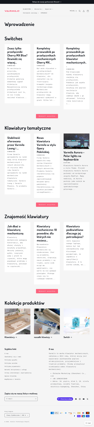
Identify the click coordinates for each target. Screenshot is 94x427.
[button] (27, 9)
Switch (67, 337)
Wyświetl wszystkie (47, 116)
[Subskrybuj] (36, 399)
